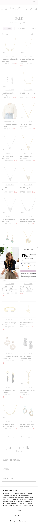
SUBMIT (28, 271)
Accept (18, 511)
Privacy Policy (27, 505)
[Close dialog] (37, 247)
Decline (18, 516)
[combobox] (22, 263)
